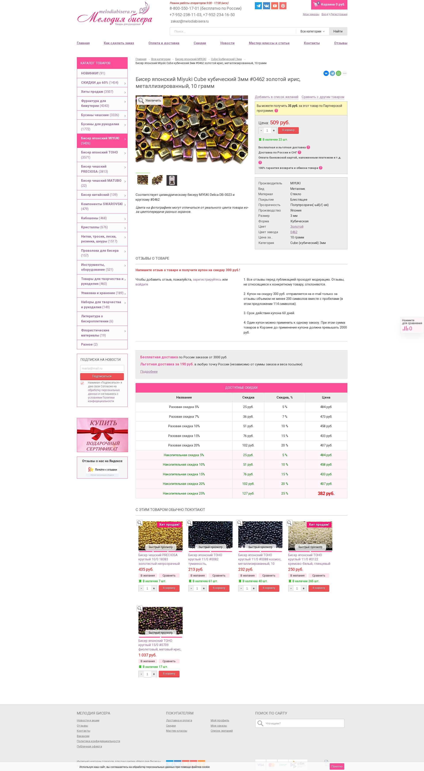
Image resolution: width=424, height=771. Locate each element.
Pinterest (282, 5)
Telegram (258, 5)
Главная (83, 43)
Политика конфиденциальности (98, 741)
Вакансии (83, 736)
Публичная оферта (89, 746)
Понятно (337, 766)
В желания (148, 575)
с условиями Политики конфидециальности (103, 397)
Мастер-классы (176, 730)
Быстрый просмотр (160, 547)
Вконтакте (266, 5)
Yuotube (274, 5)
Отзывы (82, 725)
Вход (325, 14)
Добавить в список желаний (276, 97)
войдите (142, 284)
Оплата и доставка (163, 43)
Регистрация (339, 14)
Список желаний (222, 730)
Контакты (83, 730)
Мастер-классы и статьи (269, 43)
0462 (293, 232)
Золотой (296, 227)
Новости (227, 43)
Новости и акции (88, 720)
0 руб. (333, 4)
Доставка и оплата (179, 720)
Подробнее (149, 372)
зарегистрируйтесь (207, 280)
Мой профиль (220, 720)
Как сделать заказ (119, 43)
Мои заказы (311, 14)
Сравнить (412, 325)
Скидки (200, 43)
